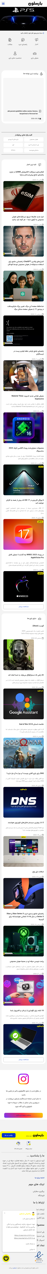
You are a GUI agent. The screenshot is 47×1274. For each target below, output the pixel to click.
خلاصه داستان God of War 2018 (31, 724)
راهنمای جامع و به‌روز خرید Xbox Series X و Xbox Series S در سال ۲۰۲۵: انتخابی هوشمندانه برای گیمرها (25, 916)
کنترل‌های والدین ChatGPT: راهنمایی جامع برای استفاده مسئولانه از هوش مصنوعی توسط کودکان (26, 263)
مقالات (10, 44)
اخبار (36, 44)
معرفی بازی (34, 58)
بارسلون (15, 1268)
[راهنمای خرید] (23, 40)
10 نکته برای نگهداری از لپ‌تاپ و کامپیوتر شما (27, 1010)
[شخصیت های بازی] (15, 53)
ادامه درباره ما (39, 1178)
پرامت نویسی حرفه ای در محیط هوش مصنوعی (27, 961)
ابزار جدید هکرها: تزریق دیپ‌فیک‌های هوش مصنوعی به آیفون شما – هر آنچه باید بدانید (28, 218)
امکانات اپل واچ (38, 871)
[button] (3, 3)
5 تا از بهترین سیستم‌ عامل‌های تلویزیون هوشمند (26, 822)
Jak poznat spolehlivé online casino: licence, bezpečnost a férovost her (22, 112)
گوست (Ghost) (38, 626)
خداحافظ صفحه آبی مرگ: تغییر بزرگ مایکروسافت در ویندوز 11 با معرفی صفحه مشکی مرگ (25, 308)
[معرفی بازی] (34, 53)
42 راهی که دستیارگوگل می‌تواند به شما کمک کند (26, 675)
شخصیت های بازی (15, 58)
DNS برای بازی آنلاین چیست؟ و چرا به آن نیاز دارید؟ (25, 773)
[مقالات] (10, 40)
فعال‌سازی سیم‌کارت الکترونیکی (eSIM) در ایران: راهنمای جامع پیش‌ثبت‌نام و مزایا (26, 173)
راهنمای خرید (22, 44)
